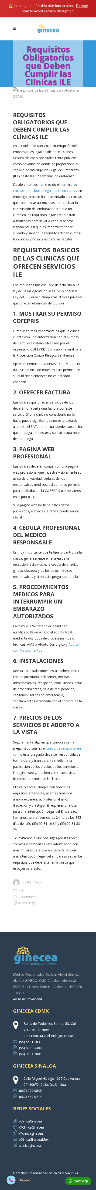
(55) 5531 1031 (30, 1042)
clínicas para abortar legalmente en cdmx (44, 190)
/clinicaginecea (30, 1145)
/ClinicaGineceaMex (33, 1139)
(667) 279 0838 (30, 1090)
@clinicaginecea (31, 1133)
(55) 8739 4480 (30, 1048)
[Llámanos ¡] (11, 1180)
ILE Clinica (34, 882)
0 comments (28, 896)
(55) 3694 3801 (30, 1054)
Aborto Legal (27, 903)
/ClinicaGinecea (30, 1121)
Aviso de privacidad (27, 999)
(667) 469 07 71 (31, 1096)
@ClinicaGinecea (31, 1127)
